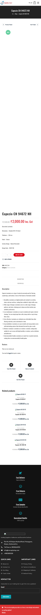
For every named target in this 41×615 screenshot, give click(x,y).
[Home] (12, 14)
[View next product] (37, 24)
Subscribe (6, 596)
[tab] (20, 279)
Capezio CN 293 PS (20, 414)
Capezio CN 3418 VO (20, 445)
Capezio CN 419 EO (21, 430)
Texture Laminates (11, 267)
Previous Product (8, 24)
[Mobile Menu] (37, 3)
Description (20, 279)
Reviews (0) (21, 283)
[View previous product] (3, 24)
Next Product (33, 24)
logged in (10, 353)
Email (3, 587)
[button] (7, 259)
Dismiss (4, 612)
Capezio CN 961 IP (20, 399)
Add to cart (19, 255)
